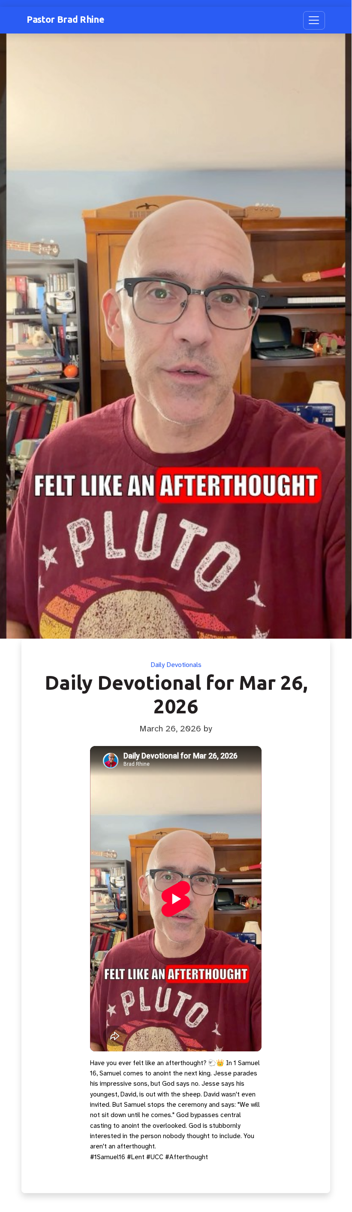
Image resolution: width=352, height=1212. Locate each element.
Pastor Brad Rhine (65, 19)
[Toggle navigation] (314, 20)
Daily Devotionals (176, 664)
